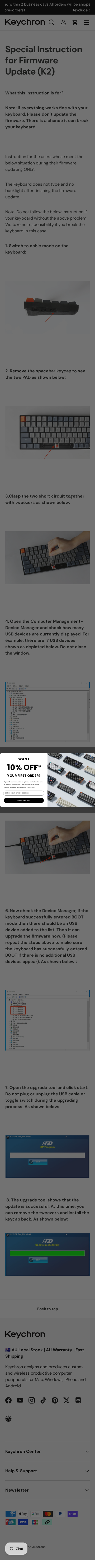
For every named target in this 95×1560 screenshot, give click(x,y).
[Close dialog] (91, 756)
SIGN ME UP (23, 800)
